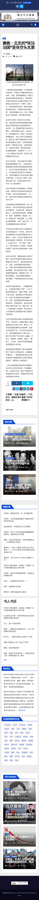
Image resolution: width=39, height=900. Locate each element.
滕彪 (17, 56)
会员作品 (8, 434)
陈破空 (29, 756)
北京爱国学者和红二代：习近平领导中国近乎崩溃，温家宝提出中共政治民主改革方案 (18, 464)
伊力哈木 (22, 725)
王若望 (6, 752)
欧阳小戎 (14, 744)
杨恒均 (24, 740)
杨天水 (17, 740)
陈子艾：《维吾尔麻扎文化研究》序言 (18, 637)
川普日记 (18, 737)
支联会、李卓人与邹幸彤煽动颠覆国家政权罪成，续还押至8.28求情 (19, 862)
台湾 (16, 733)
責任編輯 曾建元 (24, 443)
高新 (11, 760)
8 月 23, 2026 (11, 820)
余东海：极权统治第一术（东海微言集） (19, 513)
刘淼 (30, 729)
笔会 (18, 752)
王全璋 (25, 748)
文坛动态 (14, 434)
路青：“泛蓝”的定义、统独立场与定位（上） (14, 397)
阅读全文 (22, 710)
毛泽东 (6, 748)
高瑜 (16, 760)
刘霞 (11, 733)
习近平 (15, 725)
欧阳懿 (21, 744)
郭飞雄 (17, 756)
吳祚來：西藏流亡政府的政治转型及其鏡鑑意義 (18, 486)
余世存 (6, 729)
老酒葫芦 (25, 752)
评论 (4, 38)
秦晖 (12, 752)
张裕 (31, 737)
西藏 (11, 756)
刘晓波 (24, 729)
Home (19, 895)
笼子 (21, 56)
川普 (11, 737)
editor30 (23, 798)
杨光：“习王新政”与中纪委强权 (27, 397)
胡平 (31, 752)
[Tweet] (27, 383)
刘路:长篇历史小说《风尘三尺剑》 (16, 642)
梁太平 (6, 744)
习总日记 (7, 725)
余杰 (12, 729)
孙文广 (28, 733)
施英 (11, 740)
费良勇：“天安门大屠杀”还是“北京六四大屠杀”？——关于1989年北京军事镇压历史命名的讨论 (19, 550)
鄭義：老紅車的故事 (11, 648)
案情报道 (8, 856)
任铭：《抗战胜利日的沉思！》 (15, 581)
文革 (5, 740)
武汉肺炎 (29, 744)
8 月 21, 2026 (11, 865)
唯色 (21, 733)
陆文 (23, 756)
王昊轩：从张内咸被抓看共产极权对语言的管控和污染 (19, 815)
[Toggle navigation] (18, 25)
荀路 (5, 756)
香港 (5, 760)
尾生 (5, 737)
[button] (31, 25)
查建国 (31, 740)
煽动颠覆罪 (14, 856)
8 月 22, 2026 (11, 843)
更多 (5, 660)
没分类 (19, 434)
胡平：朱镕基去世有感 (12, 586)
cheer (8, 54)
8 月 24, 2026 (11, 798)
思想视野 (8, 458)
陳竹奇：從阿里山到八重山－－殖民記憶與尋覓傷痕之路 (18, 439)
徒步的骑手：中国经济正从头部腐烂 (17, 526)
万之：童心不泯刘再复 (12, 623)
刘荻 (5, 733)
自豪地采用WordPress (9, 893)
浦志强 (13, 748)
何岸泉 (30, 725)
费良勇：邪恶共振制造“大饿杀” (15, 592)
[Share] (16, 383)
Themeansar (33, 893)
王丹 (19, 748)
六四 (18, 729)
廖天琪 (25, 737)
